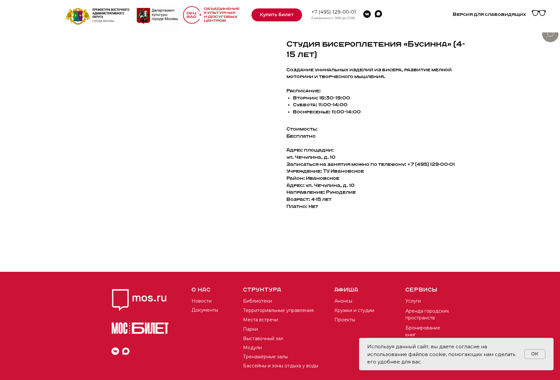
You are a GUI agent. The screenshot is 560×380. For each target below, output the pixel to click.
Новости (202, 301)
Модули (252, 348)
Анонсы (343, 301)
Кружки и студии (354, 310)
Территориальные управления (278, 310)
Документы (205, 310)
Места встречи (260, 320)
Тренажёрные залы (265, 357)
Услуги (413, 301)
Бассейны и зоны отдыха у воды (280, 366)
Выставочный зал (263, 338)
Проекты (344, 320)
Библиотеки (257, 301)
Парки (250, 329)
